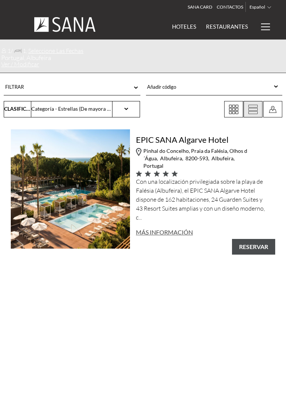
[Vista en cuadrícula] (233, 109)
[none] (214, 87)
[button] (72, 88)
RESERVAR (253, 246)
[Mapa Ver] (272, 109)
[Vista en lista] (253, 109)
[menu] (204, 87)
